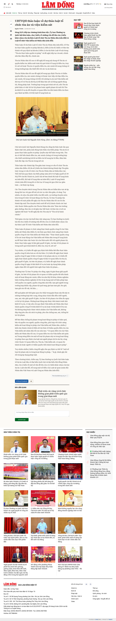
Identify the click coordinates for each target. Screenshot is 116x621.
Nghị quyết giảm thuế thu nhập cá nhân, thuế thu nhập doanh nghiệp (92, 58)
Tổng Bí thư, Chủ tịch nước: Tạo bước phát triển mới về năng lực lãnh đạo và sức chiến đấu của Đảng (70, 539)
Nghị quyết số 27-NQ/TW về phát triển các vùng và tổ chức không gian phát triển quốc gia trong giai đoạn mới (92, 48)
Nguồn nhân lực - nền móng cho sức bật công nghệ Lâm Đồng (92, 67)
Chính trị (14, 13)
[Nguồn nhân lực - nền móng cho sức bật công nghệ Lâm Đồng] (78, 68)
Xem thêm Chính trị (12, 432)
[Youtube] (86, 584)
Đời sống (30, 13)
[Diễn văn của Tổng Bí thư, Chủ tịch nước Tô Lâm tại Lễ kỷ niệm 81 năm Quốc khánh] (43, 498)
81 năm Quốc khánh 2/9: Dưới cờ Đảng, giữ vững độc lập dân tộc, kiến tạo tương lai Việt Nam (16, 483)
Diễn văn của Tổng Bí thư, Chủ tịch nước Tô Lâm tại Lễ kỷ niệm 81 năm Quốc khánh (42, 510)
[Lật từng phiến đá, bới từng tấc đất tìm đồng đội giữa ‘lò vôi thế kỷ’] (43, 471)
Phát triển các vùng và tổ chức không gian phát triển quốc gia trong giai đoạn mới (52, 393)
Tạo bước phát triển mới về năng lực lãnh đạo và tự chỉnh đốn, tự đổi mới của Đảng (43, 538)
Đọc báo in (8, 7)
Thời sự (20, 13)
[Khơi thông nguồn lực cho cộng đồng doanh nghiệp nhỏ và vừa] (70, 498)
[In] (31, 381)
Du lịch (66, 13)
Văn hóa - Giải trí (58, 13)
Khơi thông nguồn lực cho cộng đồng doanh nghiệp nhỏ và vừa (70, 509)
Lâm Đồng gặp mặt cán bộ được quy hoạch (100, 436)
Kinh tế (25, 13)
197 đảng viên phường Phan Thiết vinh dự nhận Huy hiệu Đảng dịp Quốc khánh (42, 567)
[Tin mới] (9, 4)
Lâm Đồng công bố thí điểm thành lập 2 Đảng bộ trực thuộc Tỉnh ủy (100, 462)
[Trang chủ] (5, 13)
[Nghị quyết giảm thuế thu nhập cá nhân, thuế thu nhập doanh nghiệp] (78, 59)
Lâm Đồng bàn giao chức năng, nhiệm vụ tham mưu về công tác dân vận (100, 444)
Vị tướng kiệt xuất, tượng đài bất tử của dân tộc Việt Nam (100, 453)
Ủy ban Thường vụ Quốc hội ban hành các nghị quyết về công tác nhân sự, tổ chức (16, 510)
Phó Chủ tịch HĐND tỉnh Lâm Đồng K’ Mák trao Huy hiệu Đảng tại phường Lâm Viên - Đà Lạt (70, 568)
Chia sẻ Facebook (22, 381)
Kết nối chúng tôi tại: (77, 584)
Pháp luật (36, 13)
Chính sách (72, 13)
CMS (98, 619)
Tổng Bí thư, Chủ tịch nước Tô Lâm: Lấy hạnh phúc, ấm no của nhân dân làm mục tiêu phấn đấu (15, 539)
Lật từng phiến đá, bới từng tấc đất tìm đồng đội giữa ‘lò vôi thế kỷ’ (43, 483)
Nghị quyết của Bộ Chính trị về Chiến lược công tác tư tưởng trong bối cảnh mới (69, 483)
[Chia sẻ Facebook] (11, 31)
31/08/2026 (22, 4)
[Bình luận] (11, 34)
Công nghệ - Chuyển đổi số (83, 13)
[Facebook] (90, 584)
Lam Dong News (108, 7)
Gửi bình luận (22, 419)
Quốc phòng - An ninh (46, 13)
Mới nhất (8, 13)
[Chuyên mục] (5, 4)
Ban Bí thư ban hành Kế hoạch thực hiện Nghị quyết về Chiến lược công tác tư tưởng (92, 26)
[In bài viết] (11, 38)
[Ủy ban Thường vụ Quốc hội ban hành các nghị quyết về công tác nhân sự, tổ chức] (16, 498)
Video (93, 13)
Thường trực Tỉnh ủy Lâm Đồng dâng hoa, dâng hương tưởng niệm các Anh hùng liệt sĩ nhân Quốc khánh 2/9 (100, 473)
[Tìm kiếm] (12, 4)
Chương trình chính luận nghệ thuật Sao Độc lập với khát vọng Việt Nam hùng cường (92, 36)
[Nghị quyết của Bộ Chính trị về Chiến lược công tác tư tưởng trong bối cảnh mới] (70, 471)
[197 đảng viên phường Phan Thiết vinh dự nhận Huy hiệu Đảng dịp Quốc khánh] (43, 554)
